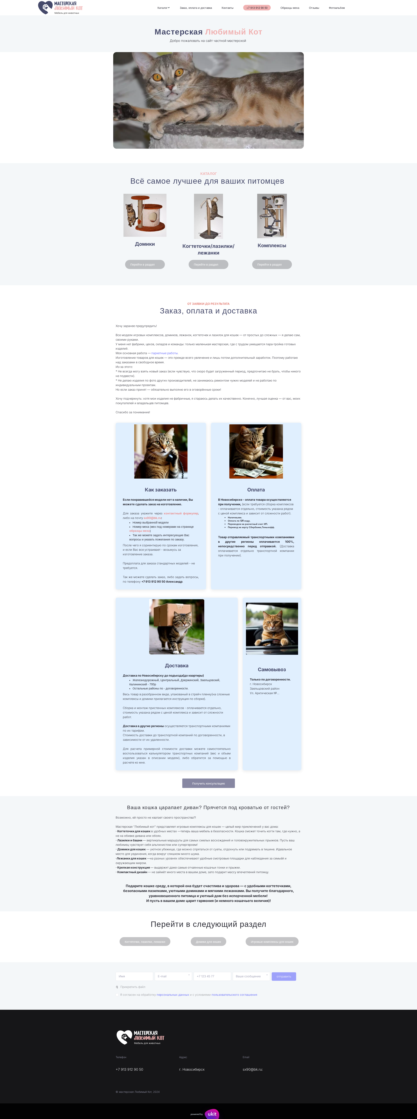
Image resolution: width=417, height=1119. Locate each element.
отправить (284, 976)
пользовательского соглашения (234, 994)
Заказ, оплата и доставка (196, 8)
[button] (164, 7)
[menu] (251, 7)
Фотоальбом (337, 8)
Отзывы (314, 8)
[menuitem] (164, 7)
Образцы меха (289, 8)
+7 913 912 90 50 (256, 8)
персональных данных (173, 994)
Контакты (227, 8)
